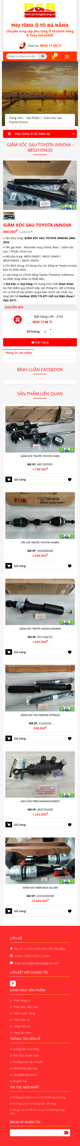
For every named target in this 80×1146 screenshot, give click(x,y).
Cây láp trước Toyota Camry (40, 542)
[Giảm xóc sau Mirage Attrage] (40, 688)
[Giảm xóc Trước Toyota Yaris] (40, 429)
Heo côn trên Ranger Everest (40, 801)
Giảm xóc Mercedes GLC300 (40, 887)
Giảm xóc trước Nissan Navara (40, 628)
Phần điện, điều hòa (25, 1007)
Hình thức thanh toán (26, 1055)
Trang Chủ (15, 118)
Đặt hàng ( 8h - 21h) (48, 316)
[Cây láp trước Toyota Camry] (40, 515)
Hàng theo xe (21, 1026)
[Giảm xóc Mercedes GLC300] (40, 860)
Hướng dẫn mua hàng (26, 1049)
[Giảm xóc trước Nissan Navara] (40, 601)
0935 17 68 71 (42, 322)
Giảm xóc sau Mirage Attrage (40, 715)
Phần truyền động (24, 1013)
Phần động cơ (21, 1000)
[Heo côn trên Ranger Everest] (40, 774)
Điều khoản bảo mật (25, 1068)
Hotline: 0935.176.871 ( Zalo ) (32, 956)
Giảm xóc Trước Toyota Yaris (40, 456)
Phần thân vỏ (21, 1020)
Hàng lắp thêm (22, 1032)
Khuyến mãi (20, 1081)
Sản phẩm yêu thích (25, 1075)
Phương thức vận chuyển (28, 1062)
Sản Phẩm (33, 118)
